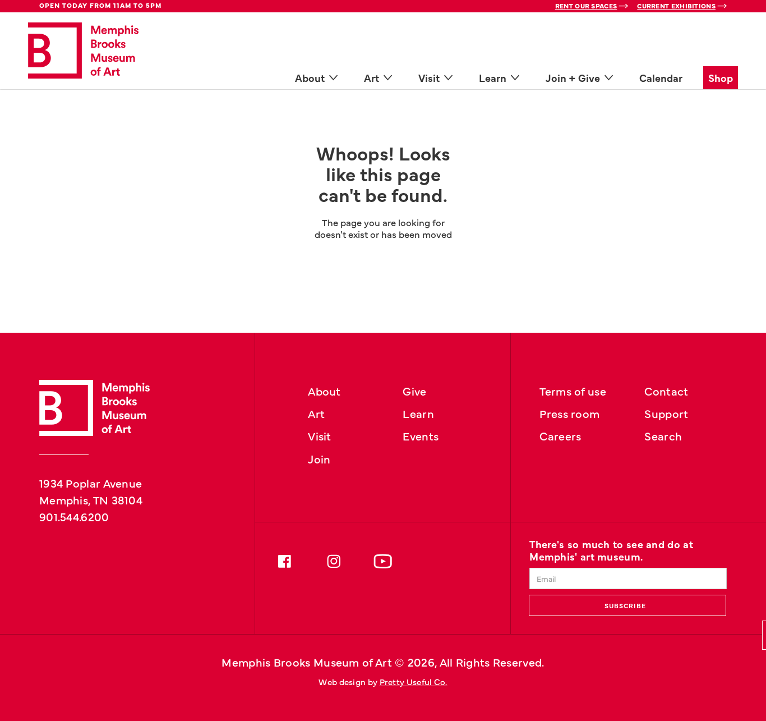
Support (666, 413)
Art (316, 413)
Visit (319, 435)
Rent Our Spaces (586, 5)
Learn (418, 413)
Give (414, 390)
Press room (569, 413)
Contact (666, 390)
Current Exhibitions (676, 5)
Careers (560, 435)
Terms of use (572, 390)
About (324, 390)
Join (319, 458)
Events (421, 435)
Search (663, 435)
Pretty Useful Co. (413, 681)
